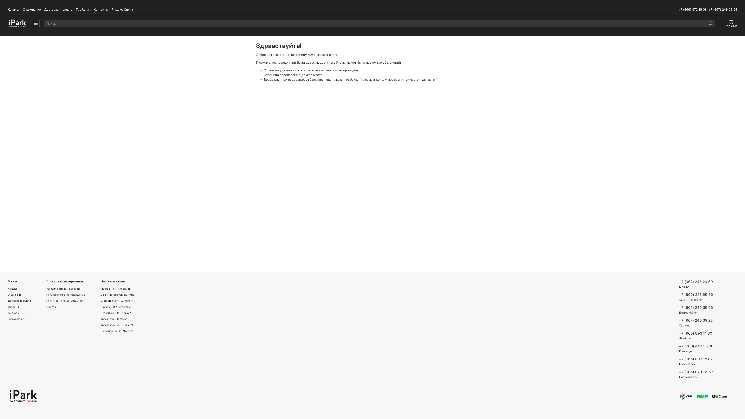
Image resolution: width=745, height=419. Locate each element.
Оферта (51, 307)
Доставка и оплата (58, 9)
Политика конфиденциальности (65, 300)
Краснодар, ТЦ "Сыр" (114, 319)
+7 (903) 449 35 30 (696, 346)
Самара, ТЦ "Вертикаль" (116, 307)
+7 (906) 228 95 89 (696, 294)
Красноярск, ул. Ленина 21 (117, 325)
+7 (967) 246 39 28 (696, 320)
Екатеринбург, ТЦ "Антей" (117, 300)
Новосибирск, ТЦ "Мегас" (117, 331)
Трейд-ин (83, 9)
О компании (32, 9)
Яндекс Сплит (122, 9)
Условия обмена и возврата (63, 288)
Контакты (101, 9)
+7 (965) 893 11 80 (695, 333)
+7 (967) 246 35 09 (696, 307)
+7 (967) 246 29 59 (722, 9)
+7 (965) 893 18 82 (696, 359)
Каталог (14, 9)
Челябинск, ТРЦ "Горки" (116, 313)
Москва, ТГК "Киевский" (116, 288)
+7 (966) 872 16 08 (692, 9)
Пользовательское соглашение (65, 294)
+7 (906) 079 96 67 (696, 372)
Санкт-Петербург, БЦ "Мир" (118, 294)
